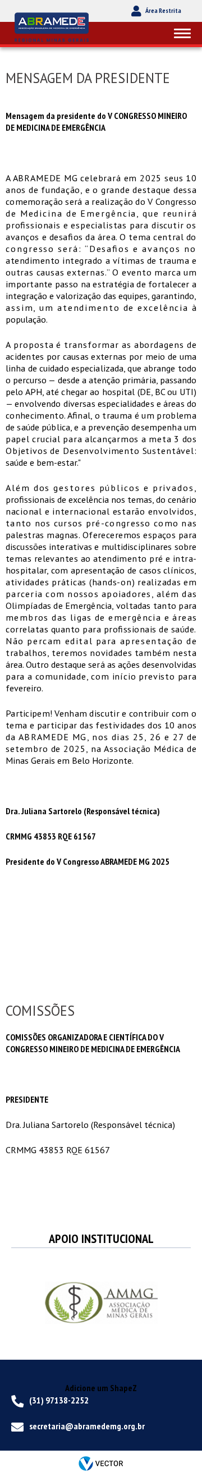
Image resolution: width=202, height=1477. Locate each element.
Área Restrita (163, 10)
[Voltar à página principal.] (53, 26)
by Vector (101, 1463)
